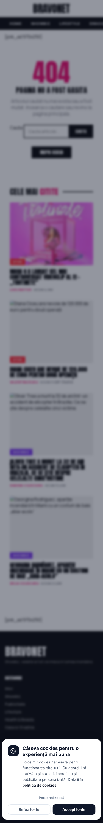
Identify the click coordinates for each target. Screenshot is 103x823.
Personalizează (51, 797)
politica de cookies (39, 785)
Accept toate (73, 809)
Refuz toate (29, 809)
